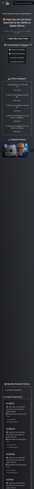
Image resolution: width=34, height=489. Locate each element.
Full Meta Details (13, 422)
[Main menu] (3, 3)
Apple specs (17, 90)
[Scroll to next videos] (32, 150)
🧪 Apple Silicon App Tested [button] (17, 39)
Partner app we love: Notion (23, 3)
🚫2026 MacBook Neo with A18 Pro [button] (17, 85)
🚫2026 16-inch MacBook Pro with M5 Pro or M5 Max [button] (17, 127)
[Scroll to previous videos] (2, 150)
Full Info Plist (11, 419)
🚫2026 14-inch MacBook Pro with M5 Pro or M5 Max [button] (17, 117)
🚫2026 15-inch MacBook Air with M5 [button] (17, 106)
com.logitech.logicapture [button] (13, 390)
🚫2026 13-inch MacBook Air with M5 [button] (17, 96)
